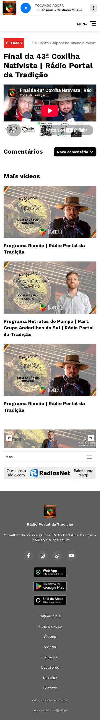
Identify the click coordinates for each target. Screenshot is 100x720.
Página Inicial (50, 616)
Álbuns (50, 636)
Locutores (50, 667)
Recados (49, 657)
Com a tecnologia (43, 710)
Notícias (50, 678)
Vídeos (50, 647)
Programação (50, 626)
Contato (50, 688)
